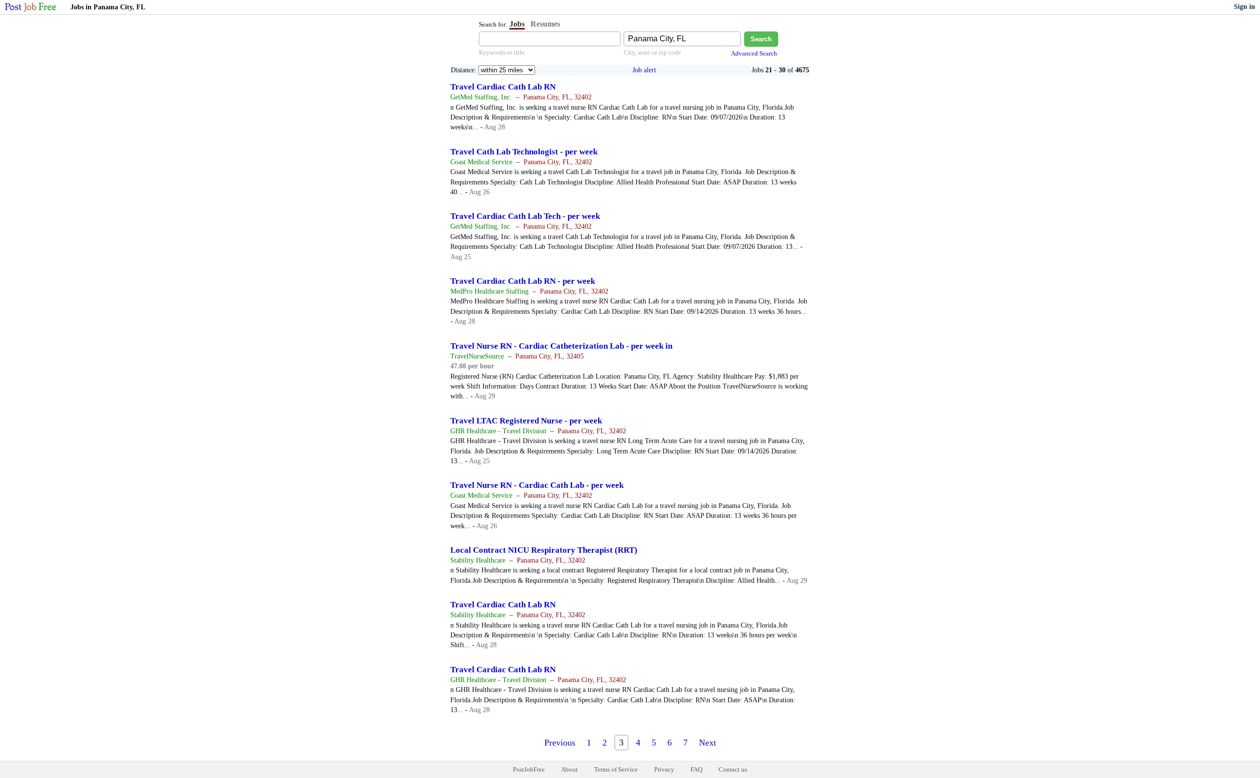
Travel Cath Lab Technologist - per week (524, 151)
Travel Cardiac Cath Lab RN (503, 86)
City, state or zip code (652, 52)
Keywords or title (502, 52)
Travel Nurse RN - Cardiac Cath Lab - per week (537, 485)
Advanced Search (754, 53)
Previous (559, 743)
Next (707, 743)
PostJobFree (529, 769)
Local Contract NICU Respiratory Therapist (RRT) (543, 550)
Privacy (664, 769)
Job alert (644, 70)
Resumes (545, 24)
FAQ (696, 769)
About (569, 769)
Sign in (1244, 6)
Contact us (733, 769)
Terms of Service (616, 769)
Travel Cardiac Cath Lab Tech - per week (525, 216)
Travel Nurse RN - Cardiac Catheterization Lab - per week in (561, 346)
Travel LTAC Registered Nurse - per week (526, 420)
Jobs (517, 24)
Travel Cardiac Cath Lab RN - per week (522, 281)
